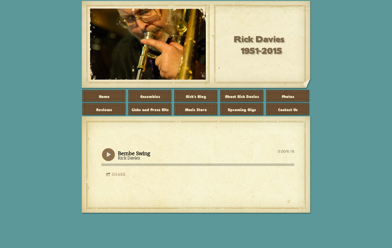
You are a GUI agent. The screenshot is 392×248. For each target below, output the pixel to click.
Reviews (104, 109)
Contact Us (288, 109)
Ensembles (150, 96)
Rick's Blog (196, 96)
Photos (288, 96)
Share (119, 174)
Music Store (196, 109)
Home (104, 96)
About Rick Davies (242, 96)
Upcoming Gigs (242, 109)
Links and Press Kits (150, 109)
